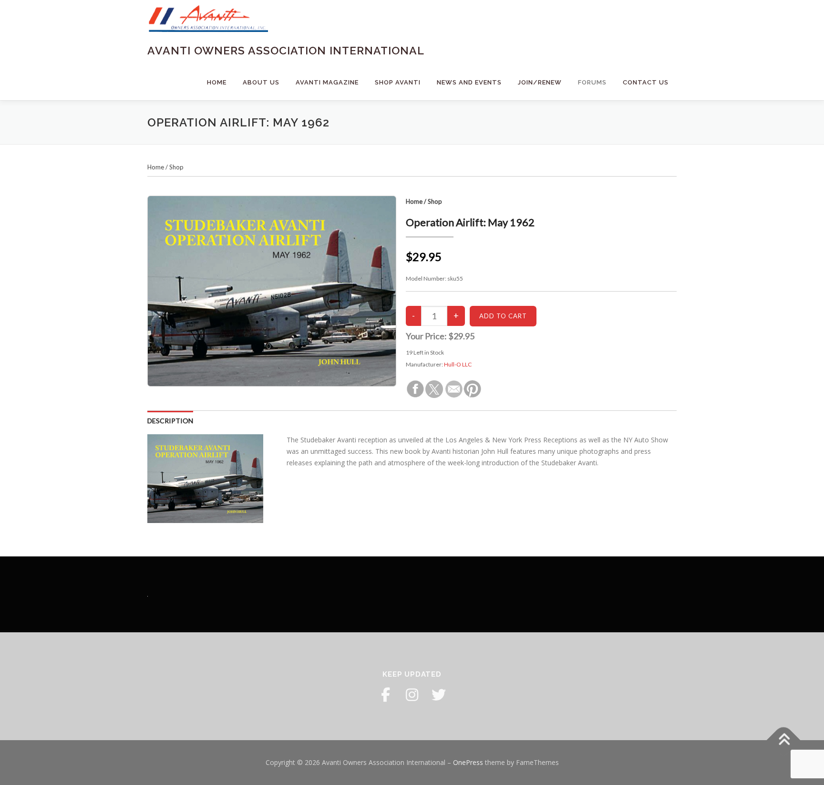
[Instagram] (412, 695)
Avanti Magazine (327, 82)
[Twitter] (439, 695)
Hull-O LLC (458, 364)
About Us (261, 82)
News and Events (469, 82)
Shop (176, 167)
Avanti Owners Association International (285, 50)
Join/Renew (540, 82)
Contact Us (646, 82)
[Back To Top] (784, 740)
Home (217, 82)
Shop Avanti (398, 82)
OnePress (468, 762)
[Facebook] (385, 695)
